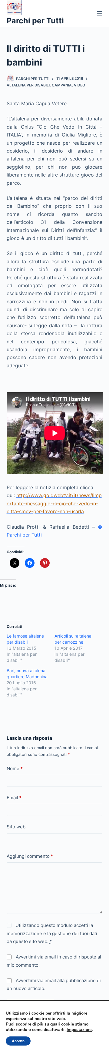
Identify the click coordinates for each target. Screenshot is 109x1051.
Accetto (18, 1041)
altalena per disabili (28, 85)
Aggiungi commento (30, 856)
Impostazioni (79, 1029)
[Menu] (99, 13)
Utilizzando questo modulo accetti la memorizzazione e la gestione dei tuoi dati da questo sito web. (52, 933)
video (79, 85)
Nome (15, 768)
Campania (62, 85)
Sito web (16, 827)
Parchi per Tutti (35, 20)
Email (14, 797)
